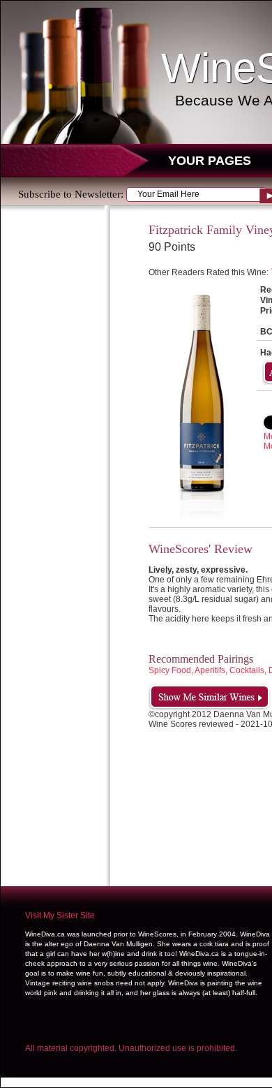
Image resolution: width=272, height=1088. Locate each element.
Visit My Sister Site (60, 915)
